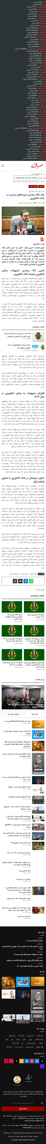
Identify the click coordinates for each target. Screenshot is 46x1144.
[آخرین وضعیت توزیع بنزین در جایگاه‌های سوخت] (38, 827)
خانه (41, 181)
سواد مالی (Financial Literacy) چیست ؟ (17, 721)
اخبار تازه (35, 714)
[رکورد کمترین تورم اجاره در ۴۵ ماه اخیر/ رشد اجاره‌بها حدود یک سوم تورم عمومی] (38, 836)
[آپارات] (11, 1061)
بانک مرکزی (12, 1036)
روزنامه (37, 181)
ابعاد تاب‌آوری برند (24, 871)
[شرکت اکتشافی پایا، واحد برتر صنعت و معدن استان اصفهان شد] (38, 763)
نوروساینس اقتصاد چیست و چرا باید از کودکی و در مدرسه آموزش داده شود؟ (18, 817)
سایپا (7, 1039)
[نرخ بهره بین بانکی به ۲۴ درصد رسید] (38, 856)
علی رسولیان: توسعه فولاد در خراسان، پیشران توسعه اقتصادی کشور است (16, 863)
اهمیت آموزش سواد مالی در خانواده (19, 787)
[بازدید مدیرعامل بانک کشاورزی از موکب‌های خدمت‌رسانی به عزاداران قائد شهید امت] (34, 631)
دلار (12, 1039)
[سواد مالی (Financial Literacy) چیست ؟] (38, 724)
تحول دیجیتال (24, 574)
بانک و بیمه (16, 181)
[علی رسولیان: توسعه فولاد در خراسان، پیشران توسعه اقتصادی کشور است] (38, 864)
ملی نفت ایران (19, 1047)
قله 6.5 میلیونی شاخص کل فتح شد (19, 797)
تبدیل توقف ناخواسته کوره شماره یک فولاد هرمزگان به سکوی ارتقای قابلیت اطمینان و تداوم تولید (17, 744)
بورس (30, 1039)
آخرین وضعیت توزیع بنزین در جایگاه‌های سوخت (17, 825)
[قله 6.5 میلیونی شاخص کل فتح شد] (38, 800)
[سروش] (16, 1061)
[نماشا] (6, 1061)
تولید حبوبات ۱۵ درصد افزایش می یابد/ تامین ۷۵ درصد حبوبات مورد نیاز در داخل (16, 909)
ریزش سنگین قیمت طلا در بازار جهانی (18, 898)
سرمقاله (41, 1043)
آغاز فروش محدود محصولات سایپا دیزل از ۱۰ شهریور (16, 732)
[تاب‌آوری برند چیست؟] (38, 881)
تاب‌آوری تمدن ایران (24, 916)
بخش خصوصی (39, 1039)
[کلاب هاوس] (42, 1066)
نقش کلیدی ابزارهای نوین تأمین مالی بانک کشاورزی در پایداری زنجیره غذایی (34, 664)
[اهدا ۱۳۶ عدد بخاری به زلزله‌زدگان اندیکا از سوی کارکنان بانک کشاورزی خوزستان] (38, 337)
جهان (24, 1039)
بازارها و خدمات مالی (27, 181)
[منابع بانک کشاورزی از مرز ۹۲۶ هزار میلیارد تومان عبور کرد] (12, 631)
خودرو (18, 1039)
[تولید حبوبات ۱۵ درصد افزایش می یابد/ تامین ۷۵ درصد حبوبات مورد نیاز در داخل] (38, 910)
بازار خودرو (30, 1036)
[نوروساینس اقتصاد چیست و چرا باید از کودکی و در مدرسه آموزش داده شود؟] (38, 818)
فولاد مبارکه (15, 1043)
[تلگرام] (25, 581)
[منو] (3, 166)
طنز (22, 1043)
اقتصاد (41, 186)
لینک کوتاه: (42, 178)
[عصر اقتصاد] (36, 165)
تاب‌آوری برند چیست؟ (23, 879)
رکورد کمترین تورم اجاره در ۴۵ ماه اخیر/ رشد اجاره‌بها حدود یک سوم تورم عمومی (16, 834)
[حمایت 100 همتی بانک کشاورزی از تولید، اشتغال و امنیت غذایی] (12, 607)
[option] (23, 697)
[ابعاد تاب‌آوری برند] (38, 873)
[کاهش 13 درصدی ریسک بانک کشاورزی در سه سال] (12, 655)
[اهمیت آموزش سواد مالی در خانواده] (38, 790)
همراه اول (9, 1047)
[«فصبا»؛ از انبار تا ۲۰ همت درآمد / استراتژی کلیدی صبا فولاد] (38, 810)
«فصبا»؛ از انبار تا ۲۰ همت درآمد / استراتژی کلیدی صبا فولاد (17, 807)
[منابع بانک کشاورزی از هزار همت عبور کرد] (34, 607)
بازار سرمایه (21, 1036)
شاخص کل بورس (31, 1043)
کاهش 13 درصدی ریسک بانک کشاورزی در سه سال (12, 663)
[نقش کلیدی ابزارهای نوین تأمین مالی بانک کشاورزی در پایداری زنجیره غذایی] (34, 655)
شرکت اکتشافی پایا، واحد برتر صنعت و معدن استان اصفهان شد (16, 755)
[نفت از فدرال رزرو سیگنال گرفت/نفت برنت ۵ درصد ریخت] (38, 780)
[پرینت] (15, 581)
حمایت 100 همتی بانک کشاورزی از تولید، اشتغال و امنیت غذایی (13, 617)
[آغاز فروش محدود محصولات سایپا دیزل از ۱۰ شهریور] (38, 734)
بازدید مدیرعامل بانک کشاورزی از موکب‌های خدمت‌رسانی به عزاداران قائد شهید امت (34, 641)
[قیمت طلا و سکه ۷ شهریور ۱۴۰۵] (38, 846)
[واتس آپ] (31, 581)
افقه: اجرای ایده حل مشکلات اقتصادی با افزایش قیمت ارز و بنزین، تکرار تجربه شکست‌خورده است (17, 890)
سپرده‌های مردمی (14, 574)
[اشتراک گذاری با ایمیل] (20, 581)
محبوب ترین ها (13, 714)
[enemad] (28, 1086)
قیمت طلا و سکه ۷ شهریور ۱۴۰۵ (20, 843)
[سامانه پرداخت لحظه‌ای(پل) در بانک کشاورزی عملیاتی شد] (38, 348)
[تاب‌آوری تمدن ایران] (38, 918)
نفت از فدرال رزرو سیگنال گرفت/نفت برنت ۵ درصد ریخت (16, 778)
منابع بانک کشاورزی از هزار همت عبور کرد (36, 616)
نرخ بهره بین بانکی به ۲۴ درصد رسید (18, 852)
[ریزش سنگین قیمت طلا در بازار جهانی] (38, 901)
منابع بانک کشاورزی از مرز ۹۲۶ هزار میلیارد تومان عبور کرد (12, 640)
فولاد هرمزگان (39, 1047)
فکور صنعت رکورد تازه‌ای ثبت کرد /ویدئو (28, 707)
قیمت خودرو (29, 1047)
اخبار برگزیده (39, 1036)
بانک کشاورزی (33, 574)
